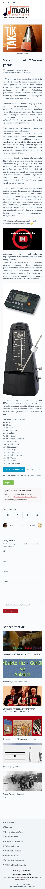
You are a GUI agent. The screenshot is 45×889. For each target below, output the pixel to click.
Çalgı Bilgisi (7, 73)
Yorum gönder (10, 611)
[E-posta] (37, 515)
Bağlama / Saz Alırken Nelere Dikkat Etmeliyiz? (22, 654)
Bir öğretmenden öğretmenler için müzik (19, 739)
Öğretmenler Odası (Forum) (25, 497)
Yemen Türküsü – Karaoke (13, 794)
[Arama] (41, 2)
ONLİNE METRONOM (14, 469)
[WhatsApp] (27, 515)
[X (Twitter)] (8, 515)
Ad (4, 551)
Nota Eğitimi (26, 73)
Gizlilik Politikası (11, 605)
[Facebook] (17, 515)
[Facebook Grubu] (8, 3)
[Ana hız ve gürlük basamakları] (22, 668)
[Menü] (40, 12)
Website (6, 571)
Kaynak (8, 482)
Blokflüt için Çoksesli (11, 766)
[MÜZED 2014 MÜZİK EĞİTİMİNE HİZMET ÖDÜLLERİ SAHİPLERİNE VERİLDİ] (22, 696)
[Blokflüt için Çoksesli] (22, 753)
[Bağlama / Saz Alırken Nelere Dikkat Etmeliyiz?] (22, 641)
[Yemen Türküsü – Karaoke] (22, 781)
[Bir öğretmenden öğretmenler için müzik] (22, 726)
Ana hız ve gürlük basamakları (15, 682)
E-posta (6, 561)
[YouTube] (14, 3)
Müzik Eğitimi (16, 73)
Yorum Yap (7, 581)
